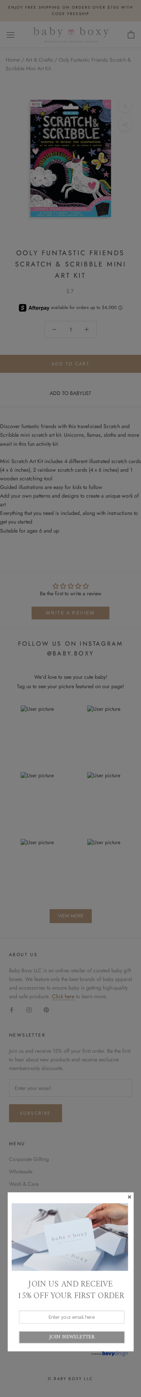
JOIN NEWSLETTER (71, 1337)
